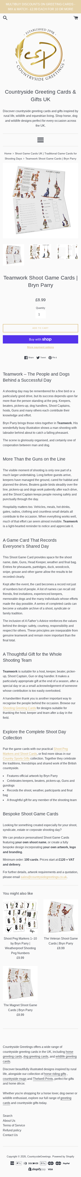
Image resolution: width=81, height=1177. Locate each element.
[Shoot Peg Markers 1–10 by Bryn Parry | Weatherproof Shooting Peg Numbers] (20, 916)
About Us (9, 1120)
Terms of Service (14, 1125)
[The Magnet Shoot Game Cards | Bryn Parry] (20, 983)
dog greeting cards (35, 1056)
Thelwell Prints (43, 1078)
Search (7, 1115)
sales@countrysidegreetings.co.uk (44, 877)
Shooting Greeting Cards (19, 708)
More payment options (40, 347)
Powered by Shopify (63, 1156)
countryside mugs (14, 1078)
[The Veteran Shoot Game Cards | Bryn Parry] (60, 916)
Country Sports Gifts (16, 758)
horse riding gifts (55, 1073)
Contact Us (10, 1135)
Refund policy (12, 1130)
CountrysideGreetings (39, 1156)
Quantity (40, 308)
